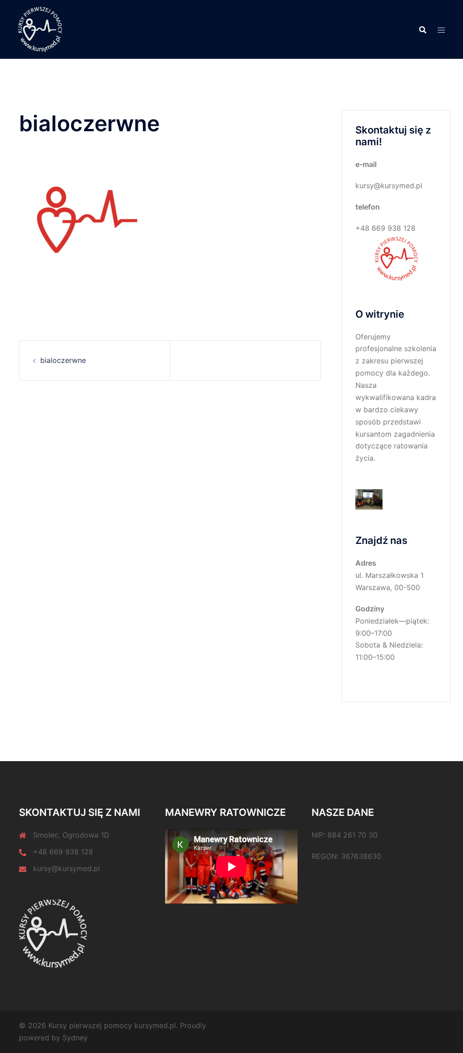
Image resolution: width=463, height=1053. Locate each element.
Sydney (75, 1037)
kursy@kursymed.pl (66, 868)
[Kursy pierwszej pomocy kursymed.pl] (40, 28)
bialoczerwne (63, 360)
